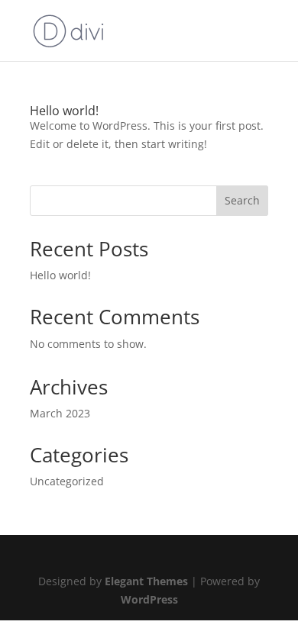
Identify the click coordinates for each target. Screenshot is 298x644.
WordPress (149, 599)
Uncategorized (67, 481)
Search (242, 200)
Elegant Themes (146, 581)
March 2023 (60, 413)
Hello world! (64, 110)
